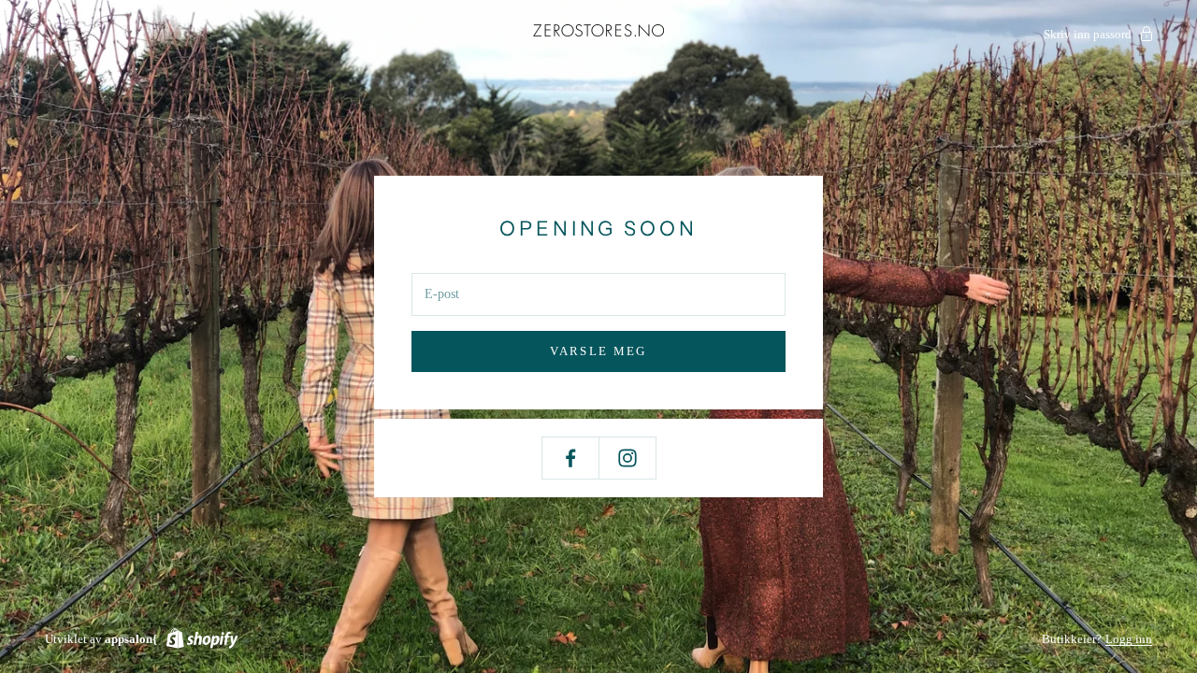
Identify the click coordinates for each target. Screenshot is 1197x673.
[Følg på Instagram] (627, 458)
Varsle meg (598, 351)
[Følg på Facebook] (570, 458)
